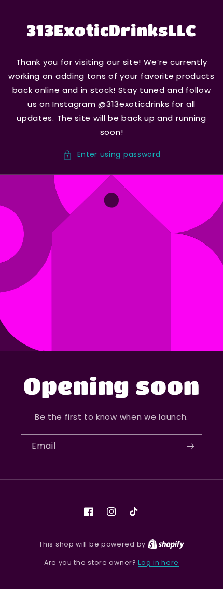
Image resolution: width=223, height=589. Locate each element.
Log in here (158, 562)
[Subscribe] (190, 446)
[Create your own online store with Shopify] (166, 544)
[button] (112, 154)
